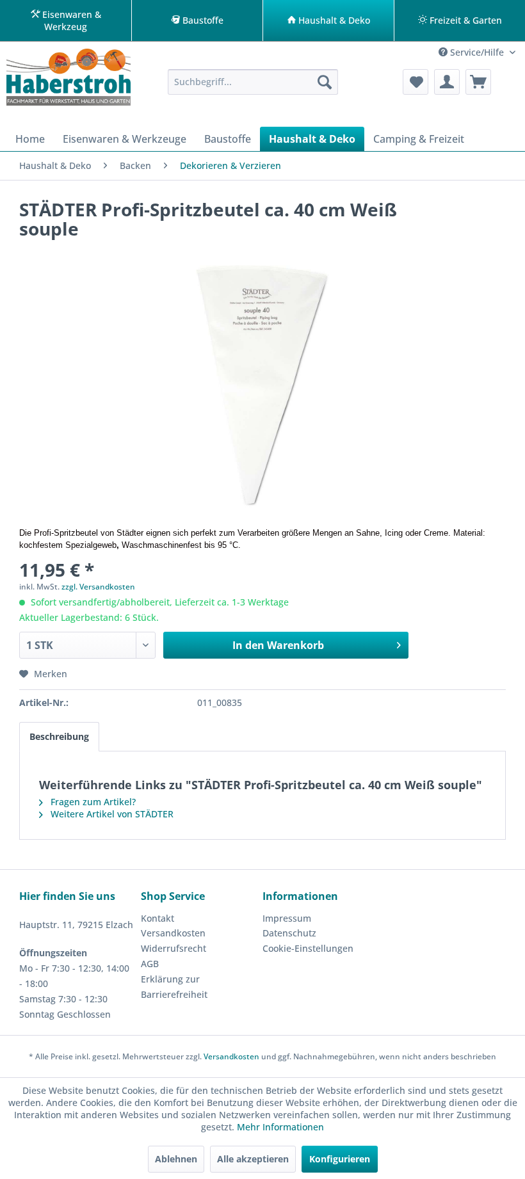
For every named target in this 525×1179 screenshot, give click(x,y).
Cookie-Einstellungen (307, 948)
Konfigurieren (339, 1159)
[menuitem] (253, 82)
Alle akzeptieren (253, 1159)
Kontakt (157, 918)
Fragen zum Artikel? (92, 802)
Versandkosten (173, 933)
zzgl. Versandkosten (98, 586)
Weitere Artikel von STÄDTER (111, 814)
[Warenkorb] (478, 82)
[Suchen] (324, 82)
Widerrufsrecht (173, 948)
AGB (150, 964)
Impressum (286, 918)
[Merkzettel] (415, 82)
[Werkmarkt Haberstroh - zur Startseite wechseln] (68, 79)
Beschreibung (59, 736)
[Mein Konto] (447, 82)
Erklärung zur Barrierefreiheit (174, 986)
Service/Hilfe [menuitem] (477, 52)
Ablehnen (176, 1159)
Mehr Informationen (280, 1127)
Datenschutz (289, 933)
